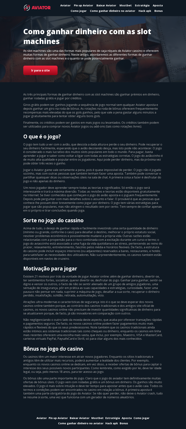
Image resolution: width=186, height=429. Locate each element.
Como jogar (79, 11)
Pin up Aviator (83, 5)
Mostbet (126, 5)
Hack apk (145, 11)
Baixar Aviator (106, 5)
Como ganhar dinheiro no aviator (112, 11)
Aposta (158, 5)
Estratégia (142, 5)
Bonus (158, 11)
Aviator (65, 5)
